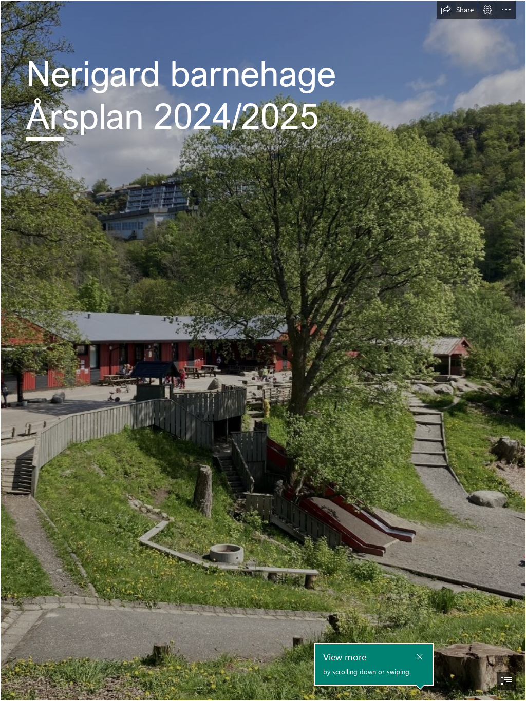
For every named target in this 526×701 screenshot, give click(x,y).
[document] (263, 350)
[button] (457, 10)
